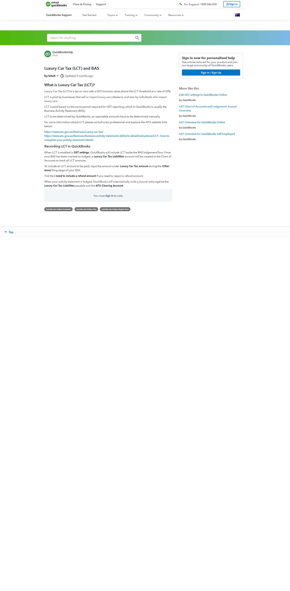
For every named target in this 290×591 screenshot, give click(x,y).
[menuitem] (61, 15)
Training (130, 15)
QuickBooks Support (58, 15)
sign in (109, 195)
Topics (111, 15)
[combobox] (94, 38)
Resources (174, 15)
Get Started (89, 15)
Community (151, 15)
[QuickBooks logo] (56, 4)
